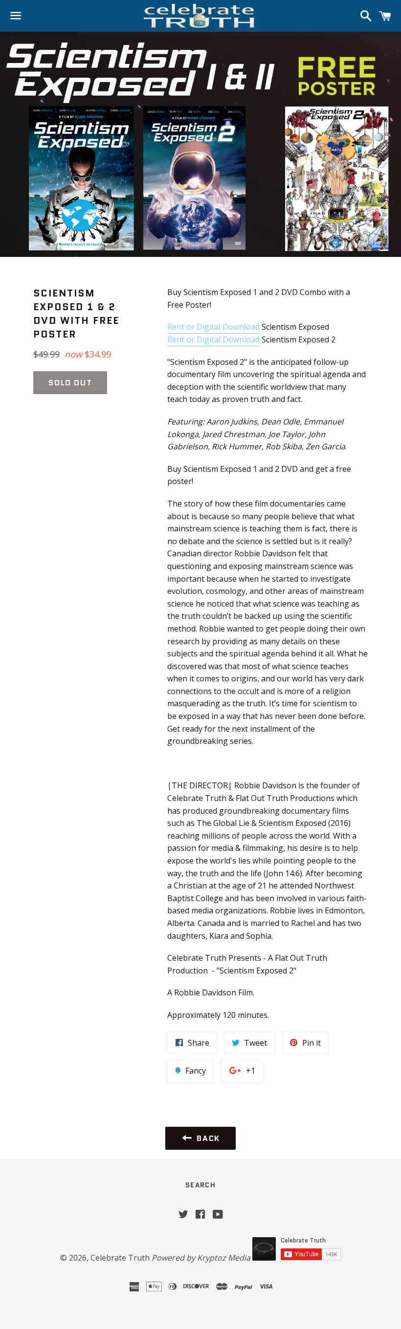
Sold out (70, 382)
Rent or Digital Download (213, 326)
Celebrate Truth (120, 1257)
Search (200, 1185)
